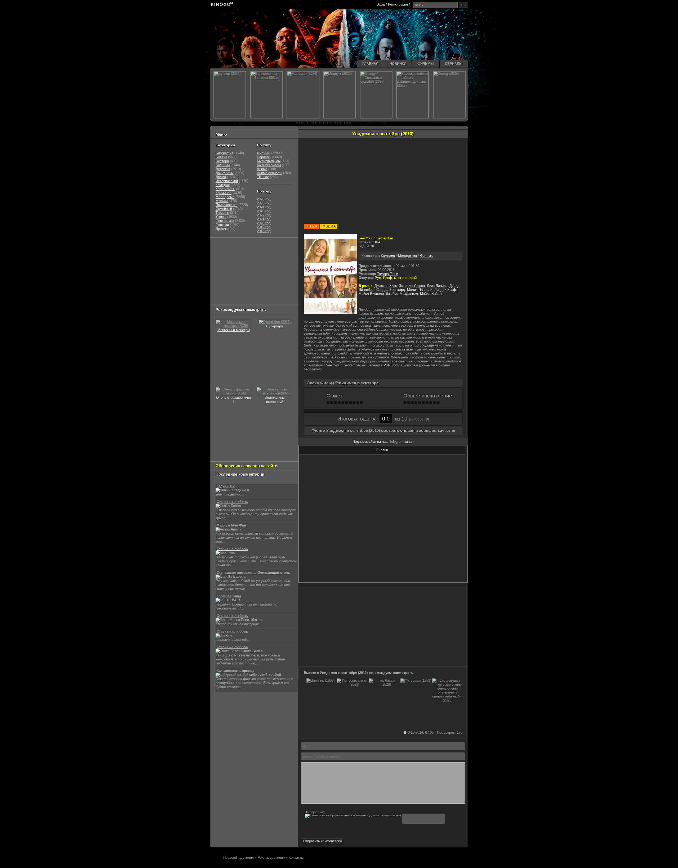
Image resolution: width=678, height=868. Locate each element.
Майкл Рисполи (371, 294)
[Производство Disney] (254, 280)
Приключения (226, 205)
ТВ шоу (263, 177)
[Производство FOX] (222, 267)
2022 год (264, 215)
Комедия (388, 256)
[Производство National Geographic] (257, 260)
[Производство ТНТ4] (277, 247)
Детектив (223, 169)
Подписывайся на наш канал (383, 442)
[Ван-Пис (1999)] (320, 680)
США (377, 242)
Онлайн (382, 450)
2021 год (264, 219)
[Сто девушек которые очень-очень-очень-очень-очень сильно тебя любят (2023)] (447, 700)
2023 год (264, 211)
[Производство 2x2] (222, 253)
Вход (381, 4)
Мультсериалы (269, 165)
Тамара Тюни (387, 274)
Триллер (222, 213)
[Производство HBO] (269, 273)
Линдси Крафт (445, 290)
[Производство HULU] (224, 247)
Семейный (224, 209)
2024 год (264, 207)
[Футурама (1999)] (415, 680)
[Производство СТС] (240, 247)
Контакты (296, 858)
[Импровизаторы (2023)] (352, 684)
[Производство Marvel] (226, 286)
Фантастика (225, 221)
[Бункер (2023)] (229, 95)
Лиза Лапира (437, 286)
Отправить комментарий (322, 841)
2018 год (264, 231)
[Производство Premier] (280, 286)
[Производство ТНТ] (248, 253)
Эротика (222, 229)
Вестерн (222, 161)
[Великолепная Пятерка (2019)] (266, 95)
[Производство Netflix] (229, 280)
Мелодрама (407, 256)
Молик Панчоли (419, 290)
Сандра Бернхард (390, 290)
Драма (221, 177)
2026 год (264, 199)
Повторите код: (315, 812)
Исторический (227, 181)
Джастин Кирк (385, 286)
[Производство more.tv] (252, 286)
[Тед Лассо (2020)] (384, 684)
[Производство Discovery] (229, 260)
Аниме (262, 169)
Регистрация (398, 4)
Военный (223, 165)
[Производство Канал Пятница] (253, 300)
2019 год (264, 227)
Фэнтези (222, 225)
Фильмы (426, 256)
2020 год (264, 223)
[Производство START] (224, 293)
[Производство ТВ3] (235, 253)
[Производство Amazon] (241, 267)
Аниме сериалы (269, 173)
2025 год (264, 203)
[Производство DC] (272, 280)
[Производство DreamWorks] (238, 273)
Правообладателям (238, 858)
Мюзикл (222, 201)
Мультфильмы (268, 161)
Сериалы (264, 157)
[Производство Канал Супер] (229, 300)
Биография (224, 153)
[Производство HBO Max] (270, 293)
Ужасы (221, 217)
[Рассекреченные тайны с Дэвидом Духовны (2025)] (412, 95)
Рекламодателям (271, 858)
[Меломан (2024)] (303, 95)
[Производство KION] (257, 247)
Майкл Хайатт (431, 294)
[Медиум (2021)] (339, 95)
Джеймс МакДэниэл (402, 294)
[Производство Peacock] (246, 293)
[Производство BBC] (282, 260)
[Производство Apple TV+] (262, 267)
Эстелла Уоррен (412, 286)
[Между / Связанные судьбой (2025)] (376, 95)
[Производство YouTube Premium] (271, 253)
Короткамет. (225, 189)
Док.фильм (225, 173)
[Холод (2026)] (449, 95)
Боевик (221, 157)
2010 (370, 246)
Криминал (223, 193)
